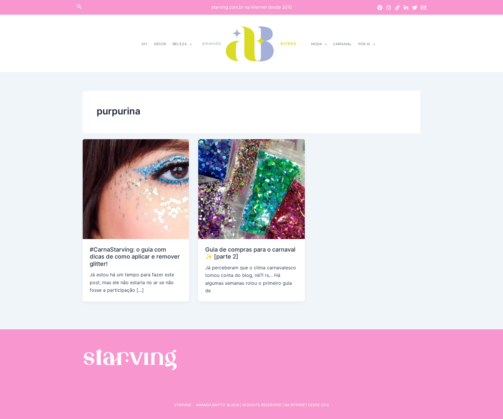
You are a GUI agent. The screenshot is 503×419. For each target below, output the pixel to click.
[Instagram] (388, 7)
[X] (414, 7)
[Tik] (397, 7)
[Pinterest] (379, 7)
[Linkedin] (406, 7)
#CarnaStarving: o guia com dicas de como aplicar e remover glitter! (135, 256)
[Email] (423, 7)
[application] (189, 44)
